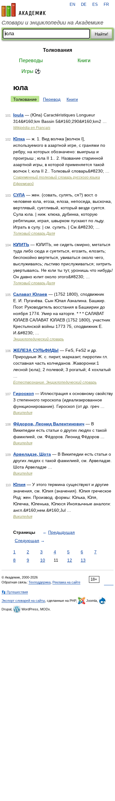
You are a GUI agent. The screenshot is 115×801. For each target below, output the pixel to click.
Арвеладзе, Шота (32, 454)
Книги (84, 60)
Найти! (101, 34)
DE (83, 4)
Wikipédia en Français (31, 128)
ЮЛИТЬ (21, 244)
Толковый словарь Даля (34, 233)
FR (106, 4)
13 (83, 560)
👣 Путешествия (15, 592)
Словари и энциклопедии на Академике (52, 23)
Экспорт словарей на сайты (23, 600)
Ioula (18, 114)
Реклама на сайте (66, 582)
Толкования (57, 50)
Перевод (51, 99)
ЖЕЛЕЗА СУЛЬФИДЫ (36, 350)
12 (69, 560)
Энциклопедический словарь (38, 339)
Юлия (19, 484)
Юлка (19, 138)
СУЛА (19, 194)
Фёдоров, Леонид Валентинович (48, 423)
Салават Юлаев (30, 294)
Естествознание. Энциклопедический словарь (55, 382)
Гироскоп (23, 393)
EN (72, 4)
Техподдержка (40, 582)
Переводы (31, 60)
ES (95, 4)
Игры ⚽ (31, 71)
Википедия (22, 413)
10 (42, 560)
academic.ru (24, 10)
